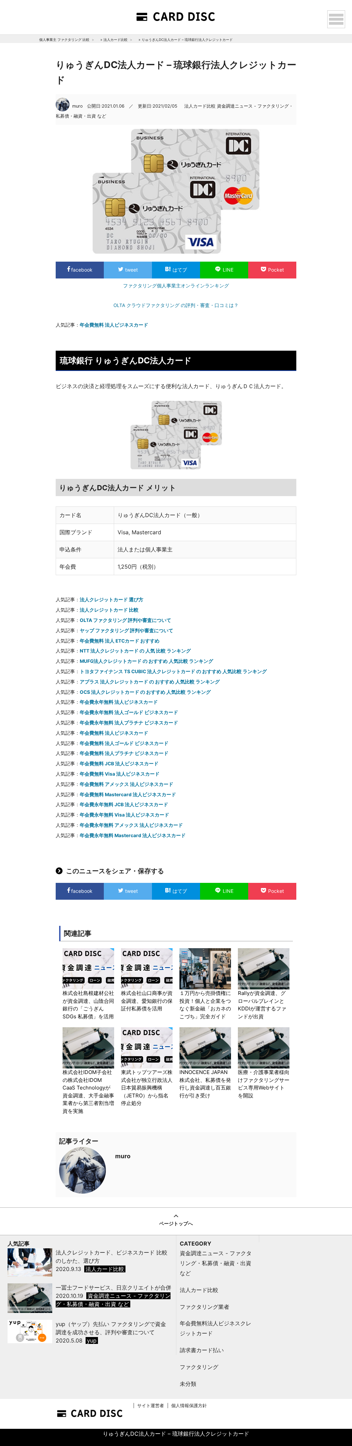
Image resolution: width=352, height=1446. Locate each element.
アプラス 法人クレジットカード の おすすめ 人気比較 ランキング (150, 681)
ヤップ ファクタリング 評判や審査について (126, 630)
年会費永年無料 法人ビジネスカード (119, 702)
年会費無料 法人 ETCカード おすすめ (120, 641)
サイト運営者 (150, 1405)
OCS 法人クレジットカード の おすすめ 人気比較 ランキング (145, 692)
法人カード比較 (115, 39)
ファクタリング (199, 1366)
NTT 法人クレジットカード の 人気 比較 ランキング (135, 651)
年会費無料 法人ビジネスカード (114, 325)
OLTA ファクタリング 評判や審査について (125, 620)
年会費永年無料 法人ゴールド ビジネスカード (129, 712)
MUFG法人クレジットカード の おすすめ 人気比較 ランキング (146, 661)
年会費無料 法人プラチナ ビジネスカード (124, 753)
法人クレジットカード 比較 (109, 610)
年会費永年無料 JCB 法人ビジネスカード (124, 804)
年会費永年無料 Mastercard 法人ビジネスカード (133, 835)
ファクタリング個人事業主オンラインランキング (176, 285)
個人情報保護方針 (189, 1405)
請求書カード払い (202, 1350)
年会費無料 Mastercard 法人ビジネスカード (128, 794)
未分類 (188, 1383)
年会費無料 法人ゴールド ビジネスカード (124, 743)
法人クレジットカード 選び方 (111, 599)
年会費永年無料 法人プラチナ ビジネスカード (129, 722)
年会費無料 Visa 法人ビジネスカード (120, 774)
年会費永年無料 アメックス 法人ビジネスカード (131, 825)
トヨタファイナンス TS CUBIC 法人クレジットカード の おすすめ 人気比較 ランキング (173, 671)
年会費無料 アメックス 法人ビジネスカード (126, 784)
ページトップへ (176, 1223)
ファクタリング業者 (204, 1306)
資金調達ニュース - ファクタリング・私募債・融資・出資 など (216, 1263)
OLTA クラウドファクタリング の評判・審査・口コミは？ (176, 305)
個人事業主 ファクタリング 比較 (64, 39)
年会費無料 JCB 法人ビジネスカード (119, 763)
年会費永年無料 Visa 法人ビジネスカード (124, 815)
